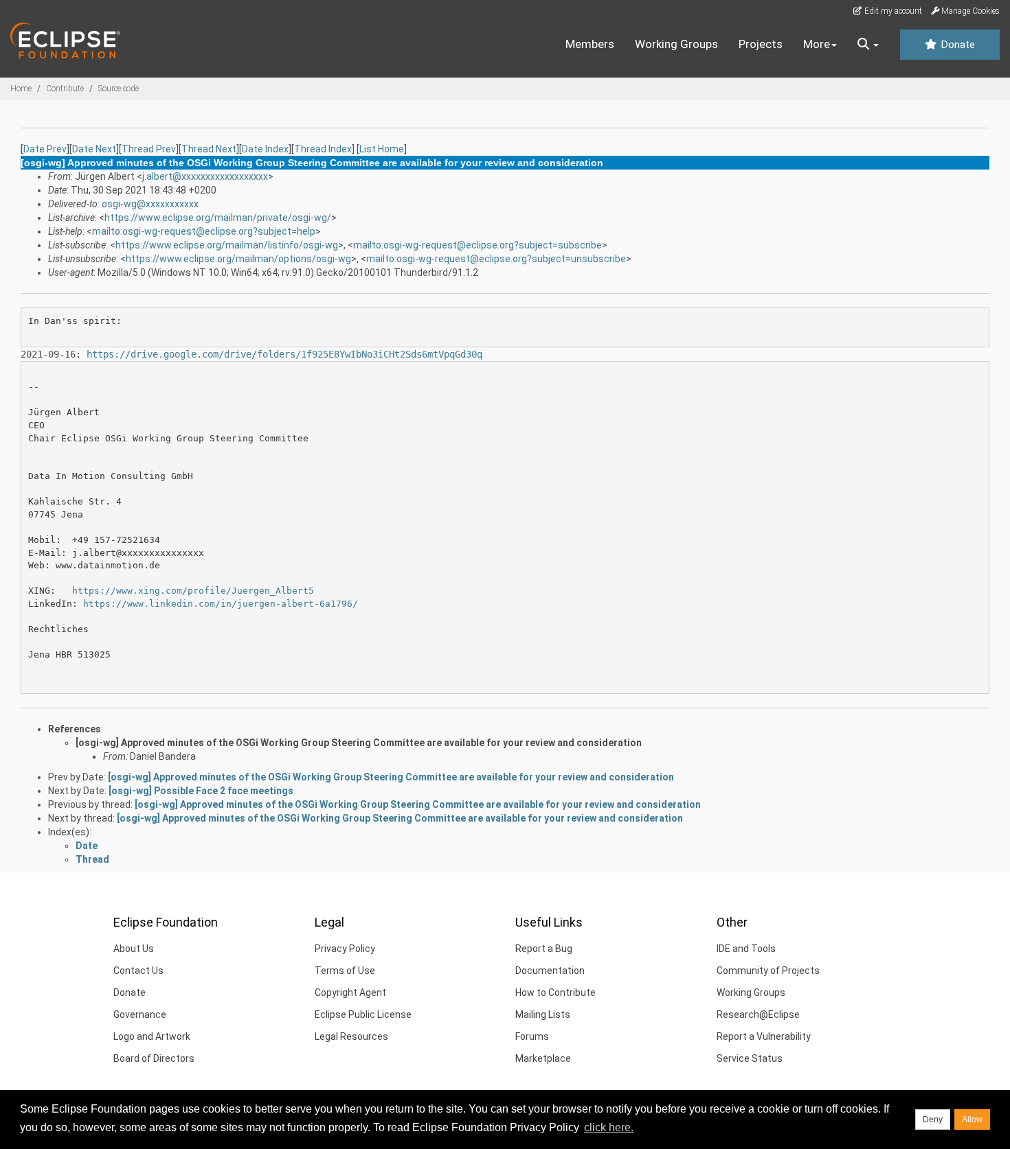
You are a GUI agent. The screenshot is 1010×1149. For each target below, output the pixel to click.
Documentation (550, 970)
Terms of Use (345, 970)
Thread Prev (149, 148)
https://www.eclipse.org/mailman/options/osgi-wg (238, 258)
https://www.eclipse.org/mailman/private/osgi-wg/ (217, 217)
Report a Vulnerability (764, 1036)
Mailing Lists (542, 1014)
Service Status (750, 1058)
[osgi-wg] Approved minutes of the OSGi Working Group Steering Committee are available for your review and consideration (359, 742)
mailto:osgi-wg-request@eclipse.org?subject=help (203, 231)
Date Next (94, 148)
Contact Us (138, 970)
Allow (972, 1119)
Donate (956, 44)
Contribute (65, 88)
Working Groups (676, 44)
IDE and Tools (746, 948)
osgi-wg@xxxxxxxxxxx (150, 203)
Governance (139, 1014)
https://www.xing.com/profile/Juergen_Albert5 (193, 590)
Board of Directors (153, 1058)
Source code (118, 88)
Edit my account (892, 11)
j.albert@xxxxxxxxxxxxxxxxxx (205, 176)
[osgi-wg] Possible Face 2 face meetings (201, 790)
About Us (133, 948)
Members (589, 44)
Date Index (265, 148)
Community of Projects (768, 970)
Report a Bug (543, 948)
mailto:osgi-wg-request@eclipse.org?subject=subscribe (477, 245)
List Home (381, 148)
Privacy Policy (345, 948)
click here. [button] (608, 1127)
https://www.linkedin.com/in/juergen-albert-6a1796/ (220, 604)
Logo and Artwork (151, 1036)
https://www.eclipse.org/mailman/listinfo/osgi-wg (226, 245)
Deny (933, 1119)
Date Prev (45, 148)
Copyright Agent (350, 992)
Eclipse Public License (363, 1014)
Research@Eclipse (758, 1014)
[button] (868, 44)
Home (21, 88)
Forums (532, 1036)
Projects (761, 44)
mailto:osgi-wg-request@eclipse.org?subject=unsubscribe (496, 258)
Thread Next (208, 148)
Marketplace (543, 1058)
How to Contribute (555, 992)
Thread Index (323, 148)
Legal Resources (351, 1036)
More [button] (816, 44)
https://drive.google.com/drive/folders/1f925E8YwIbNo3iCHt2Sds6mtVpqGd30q (284, 354)
